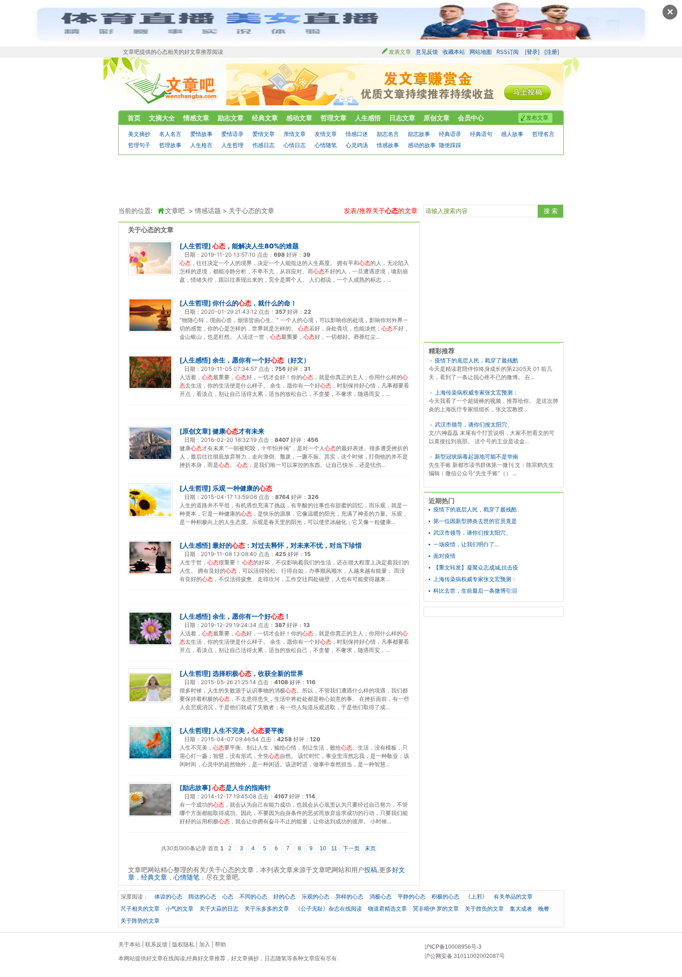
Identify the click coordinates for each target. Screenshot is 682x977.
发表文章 (400, 51)
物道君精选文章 (387, 908)
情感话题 (208, 210)
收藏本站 (454, 51)
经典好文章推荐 (206, 958)
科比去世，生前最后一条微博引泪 (475, 591)
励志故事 (419, 133)
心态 (227, 896)
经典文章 (265, 118)
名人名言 (170, 133)
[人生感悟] (195, 360)
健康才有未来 (238, 431)
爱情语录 (232, 133)
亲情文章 (294, 133)
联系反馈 (156, 944)
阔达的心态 (202, 896)
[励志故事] (195, 787)
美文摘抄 (139, 133)
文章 (309, 958)
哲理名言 (543, 133)
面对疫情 (444, 556)
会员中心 (471, 118)
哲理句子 (139, 145)
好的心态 (284, 896)
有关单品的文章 (513, 896)
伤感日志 (263, 145)
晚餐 (543, 908)
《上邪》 (476, 896)
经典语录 (450, 133)
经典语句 (481, 133)
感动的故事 (422, 145)
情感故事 (388, 145)
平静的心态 (411, 896)
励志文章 (231, 118)
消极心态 (380, 896)
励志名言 (388, 133)
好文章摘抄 (245, 958)
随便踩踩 (450, 145)
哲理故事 (170, 145)
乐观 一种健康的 (242, 488)
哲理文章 (334, 118)
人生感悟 (368, 118)
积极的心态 (445, 896)
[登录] (532, 51)
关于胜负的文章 (484, 908)
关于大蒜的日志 (218, 908)
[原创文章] (195, 431)
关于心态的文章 (251, 210)
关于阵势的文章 (140, 920)
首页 (134, 118)
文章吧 (172, 88)
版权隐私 (183, 944)
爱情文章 (263, 133)
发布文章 (537, 117)
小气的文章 (179, 908)
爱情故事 (201, 133)
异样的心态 (349, 896)
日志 (270, 958)
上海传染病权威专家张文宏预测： (476, 392)
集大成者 (521, 908)
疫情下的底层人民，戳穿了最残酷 (476, 360)
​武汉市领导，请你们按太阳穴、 (474, 424)
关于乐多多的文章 (266, 908)
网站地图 (481, 51)
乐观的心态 (315, 896)
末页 (370, 848)
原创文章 (437, 118)
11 (334, 848)
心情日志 (294, 145)
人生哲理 (232, 145)
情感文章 (196, 118)
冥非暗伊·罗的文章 (436, 908)
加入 (204, 944)
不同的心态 (253, 896)
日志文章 (402, 118)
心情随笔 (326, 145)
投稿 (370, 869)
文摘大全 (162, 118)
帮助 (220, 944)
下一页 (351, 848)
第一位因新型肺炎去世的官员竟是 (475, 521)
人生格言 (201, 145)
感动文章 (299, 118)
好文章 (154, 958)
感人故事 (512, 133)
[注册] (551, 51)
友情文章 (326, 133)
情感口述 (357, 133)
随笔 (281, 958)
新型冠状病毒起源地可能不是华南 (476, 456)
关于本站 (129, 944)
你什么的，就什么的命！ (254, 303)
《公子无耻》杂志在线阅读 (328, 908)
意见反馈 (427, 51)
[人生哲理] (195, 246)
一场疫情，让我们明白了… (466, 544)
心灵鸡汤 (357, 145)
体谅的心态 (168, 896)
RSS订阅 (507, 51)
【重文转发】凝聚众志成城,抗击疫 (475, 567)
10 (323, 848)
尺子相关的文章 (140, 908)
